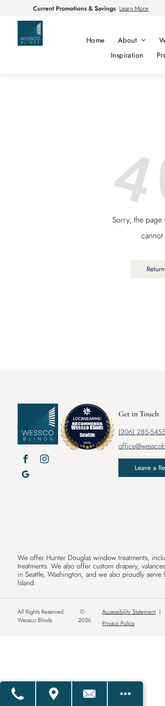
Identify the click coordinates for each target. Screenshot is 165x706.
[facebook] (25, 460)
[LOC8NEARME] (87, 417)
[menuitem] (95, 40)
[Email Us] (90, 693)
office (127, 446)
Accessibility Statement (129, 612)
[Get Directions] (54, 693)
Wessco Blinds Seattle (87, 431)
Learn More (133, 8)
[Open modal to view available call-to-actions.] (125, 693)
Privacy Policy (118, 623)
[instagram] (44, 460)
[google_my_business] (25, 475)
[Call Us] (18, 693)
